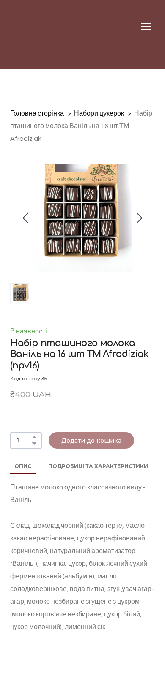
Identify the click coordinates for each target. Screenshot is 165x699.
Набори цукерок (99, 113)
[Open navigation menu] (146, 26)
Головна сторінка (37, 113)
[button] (34, 437)
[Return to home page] (26, 26)
